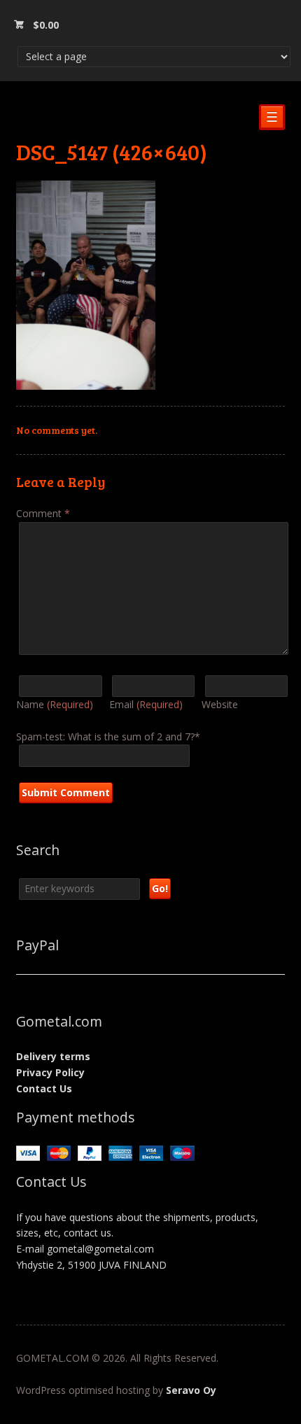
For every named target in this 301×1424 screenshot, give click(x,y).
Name (54, 704)
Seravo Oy (191, 1390)
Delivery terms (53, 1056)
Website (220, 704)
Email (146, 704)
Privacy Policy (50, 1072)
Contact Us (44, 1088)
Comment (43, 513)
